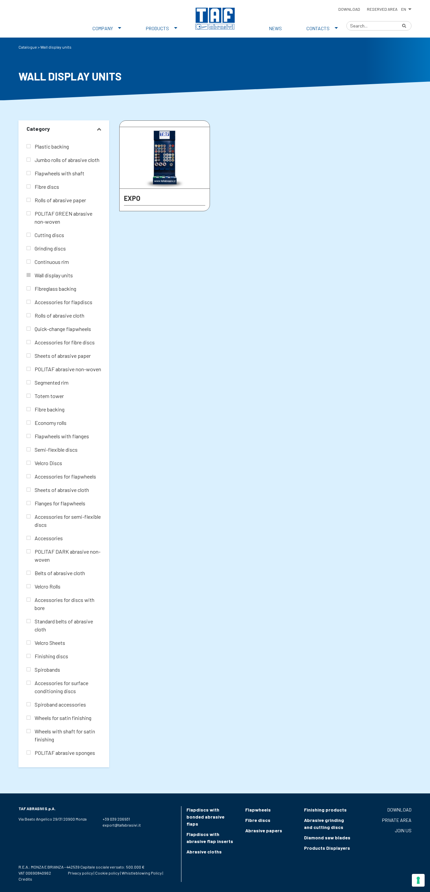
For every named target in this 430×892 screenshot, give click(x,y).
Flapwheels (258, 810)
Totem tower (49, 396)
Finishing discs (51, 656)
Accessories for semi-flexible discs (68, 520)
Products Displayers (327, 848)
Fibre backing (49, 409)
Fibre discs (47, 186)
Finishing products (325, 810)
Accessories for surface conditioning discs (61, 687)
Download (349, 9)
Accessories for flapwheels (65, 476)
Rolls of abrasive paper (60, 200)
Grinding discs (50, 248)
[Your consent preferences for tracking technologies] (418, 880)
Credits (25, 879)
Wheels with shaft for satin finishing (65, 735)
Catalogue (27, 47)
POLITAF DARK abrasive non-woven (67, 555)
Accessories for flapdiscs (63, 302)
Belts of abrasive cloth (60, 573)
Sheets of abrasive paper (63, 355)
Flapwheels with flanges (62, 436)
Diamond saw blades (327, 837)
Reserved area (382, 9)
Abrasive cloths (204, 851)
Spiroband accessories (60, 704)
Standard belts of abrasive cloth (64, 625)
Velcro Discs (48, 463)
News (275, 28)
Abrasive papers (263, 830)
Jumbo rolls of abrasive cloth (67, 160)
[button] (406, 8)
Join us (403, 830)
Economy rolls (51, 423)
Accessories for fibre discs (65, 342)
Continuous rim (52, 262)
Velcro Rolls (47, 586)
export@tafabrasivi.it (121, 825)
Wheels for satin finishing (63, 718)
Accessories (49, 538)
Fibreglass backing (55, 288)
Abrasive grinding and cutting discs (324, 823)
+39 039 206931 (116, 819)
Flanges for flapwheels (60, 503)
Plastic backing (52, 146)
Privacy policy (80, 873)
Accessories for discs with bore (64, 604)
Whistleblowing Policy (142, 873)
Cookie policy (107, 873)
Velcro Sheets (50, 642)
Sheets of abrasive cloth (62, 490)
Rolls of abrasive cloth (59, 315)
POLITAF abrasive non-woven (68, 369)
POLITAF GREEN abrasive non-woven (63, 217)
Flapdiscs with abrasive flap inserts (209, 837)
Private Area (397, 820)
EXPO (132, 198)
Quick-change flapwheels (63, 329)
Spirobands (47, 669)
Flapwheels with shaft (59, 173)
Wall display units (54, 275)
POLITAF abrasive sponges (65, 752)
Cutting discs (49, 235)
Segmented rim (52, 382)
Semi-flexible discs (56, 449)
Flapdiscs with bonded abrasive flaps (205, 817)
